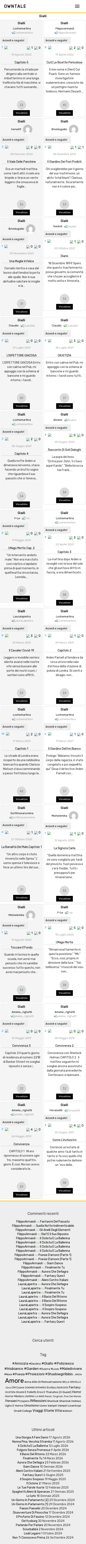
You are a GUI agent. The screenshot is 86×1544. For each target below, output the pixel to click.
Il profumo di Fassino (30, 1517)
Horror (76, 1392)
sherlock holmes (70, 1401)
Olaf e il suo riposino (55, 1234)
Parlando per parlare (29, 1525)
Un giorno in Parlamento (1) (30, 1504)
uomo (43, 1405)
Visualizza (22, 112)
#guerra (44, 1368)
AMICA (78, 1374)
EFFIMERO (40, 1387)
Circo (8, 1387)
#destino (35, 1363)
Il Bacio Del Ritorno (54, 1296)
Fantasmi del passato (55, 1221)
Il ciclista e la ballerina (55, 1238)
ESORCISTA (62, 1387)
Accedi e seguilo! (13, 40)
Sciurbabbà (30, 1529)
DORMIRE (30, 1387)
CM (14, 1387)
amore (14, 1380)
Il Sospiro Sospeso (55, 1305)
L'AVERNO (30, 1396)
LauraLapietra (27, 1284)
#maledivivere (70, 1369)
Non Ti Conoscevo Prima (29, 1537)
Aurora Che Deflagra (55, 1271)
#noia (8, 1374)
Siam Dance (55, 1263)
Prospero (24, 1401)
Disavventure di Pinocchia (30, 1512)
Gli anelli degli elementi (54, 1230)
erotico (51, 1387)
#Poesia (19, 1374)
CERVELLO (75, 1382)
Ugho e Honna (14, 1405)
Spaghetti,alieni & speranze (31, 1492)
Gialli (43, 16)
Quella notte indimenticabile (55, 1226)
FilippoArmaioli (26, 1221)
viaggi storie (43, 1410)
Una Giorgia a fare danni (32, 1437)
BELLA (65, 1382)
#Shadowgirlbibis (59, 1374)
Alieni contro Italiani (55, 1280)
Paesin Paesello (30, 1508)
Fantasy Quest (55, 1276)
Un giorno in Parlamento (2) (30, 1500)
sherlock (53, 1401)
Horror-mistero (14, 1396)
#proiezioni (34, 1374)
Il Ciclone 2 (34, 1483)
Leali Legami (32, 1533)
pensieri (11, 1401)
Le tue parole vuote (31, 1487)
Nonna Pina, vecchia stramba (32, 1441)
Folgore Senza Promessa (33, 1450)
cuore (20, 1387)
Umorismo (31, 1405)
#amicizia (20, 1363)
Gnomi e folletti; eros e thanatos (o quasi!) (43, 1392)
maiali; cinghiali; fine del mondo (63, 1396)
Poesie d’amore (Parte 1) (54, 1255)
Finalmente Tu (55, 1267)
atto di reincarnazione (47, 1381)
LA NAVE (39, 1396)
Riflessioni (38, 1401)
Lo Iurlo (31, 1496)
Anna (27, 1381)
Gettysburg (29, 1521)
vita (58, 1410)
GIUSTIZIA (10, 1392)
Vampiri (52, 1405)
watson (67, 1410)
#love (55, 1368)
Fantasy (75, 1387)
